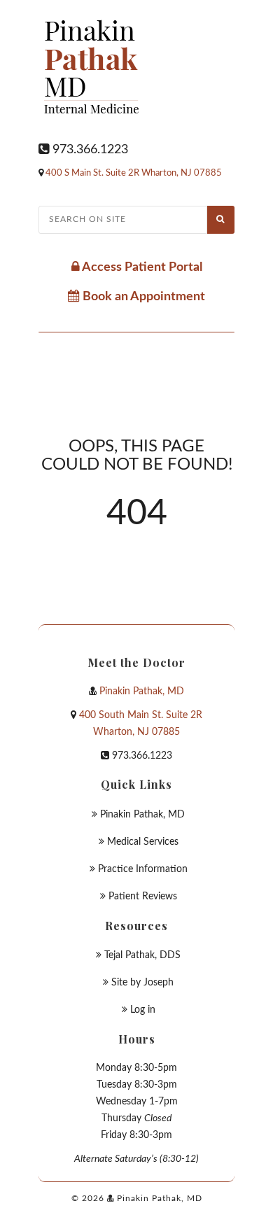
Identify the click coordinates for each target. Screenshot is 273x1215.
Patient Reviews (142, 896)
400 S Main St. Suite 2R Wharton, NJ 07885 (134, 173)
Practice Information (143, 869)
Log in (142, 1010)
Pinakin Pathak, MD (141, 691)
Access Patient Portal (141, 267)
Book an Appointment (142, 296)
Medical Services (142, 842)
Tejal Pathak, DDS (142, 955)
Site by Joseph (142, 983)
